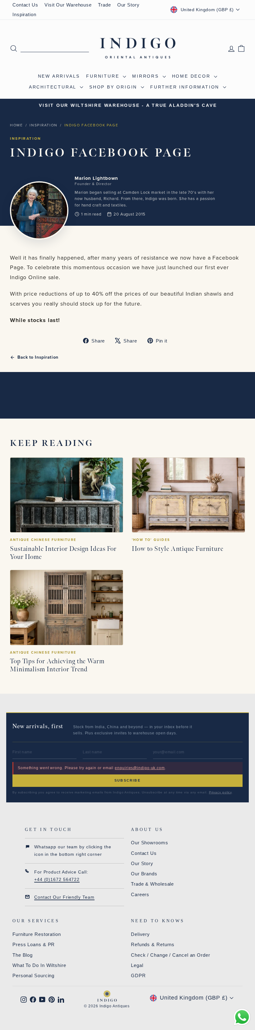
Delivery (140, 934)
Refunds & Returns (152, 944)
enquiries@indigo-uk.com (140, 768)
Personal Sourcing (33, 975)
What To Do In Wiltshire (39, 965)
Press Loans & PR (33, 944)
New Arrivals (59, 76)
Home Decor (192, 76)
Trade (104, 4)
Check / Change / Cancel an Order (170, 955)
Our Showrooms (149, 842)
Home (16, 125)
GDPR (138, 975)
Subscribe (127, 780)
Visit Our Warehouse (68, 4)
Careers (140, 894)
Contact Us (25, 4)
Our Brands (144, 873)
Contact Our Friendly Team (64, 897)
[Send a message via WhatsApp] (242, 1017)
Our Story (128, 4)
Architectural (53, 86)
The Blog (22, 955)
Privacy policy (220, 792)
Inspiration (24, 14)
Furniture (103, 76)
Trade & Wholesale (152, 884)
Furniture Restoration (36, 934)
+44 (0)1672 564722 (57, 879)
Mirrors (146, 76)
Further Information (185, 86)
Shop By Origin (114, 86)
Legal (137, 965)
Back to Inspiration (37, 357)
